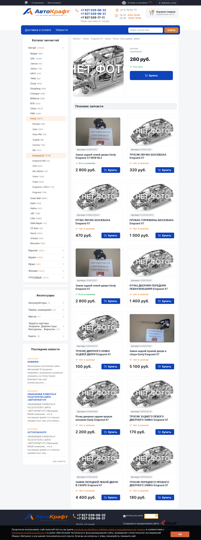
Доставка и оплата (38, 30)
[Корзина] (151, 13)
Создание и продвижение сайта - (142, 523)
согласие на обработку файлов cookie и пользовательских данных (109, 529)
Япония (36, 270)
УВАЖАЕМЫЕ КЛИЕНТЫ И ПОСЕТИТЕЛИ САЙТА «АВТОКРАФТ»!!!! (41, 397)
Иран (34, 264)
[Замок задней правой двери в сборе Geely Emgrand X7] (152, 328)
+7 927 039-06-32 (93, 10)
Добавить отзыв (169, 3)
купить (153, 75)
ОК (180, 534)
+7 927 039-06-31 (93, 13)
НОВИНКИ (32, 361)
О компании (38, 2)
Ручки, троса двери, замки (126, 38)
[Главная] (46, 12)
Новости (62, 30)
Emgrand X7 (97, 38)
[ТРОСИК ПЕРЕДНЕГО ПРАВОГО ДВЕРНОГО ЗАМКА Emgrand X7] (152, 459)
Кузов (108, 38)
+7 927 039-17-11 (93, 17)
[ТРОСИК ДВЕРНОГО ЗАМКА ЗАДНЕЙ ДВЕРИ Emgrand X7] (98, 328)
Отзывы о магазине (140, 2)
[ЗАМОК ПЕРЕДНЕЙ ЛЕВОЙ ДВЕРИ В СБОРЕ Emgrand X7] (98, 459)
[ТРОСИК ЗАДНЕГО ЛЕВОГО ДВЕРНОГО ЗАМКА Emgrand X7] (152, 394)
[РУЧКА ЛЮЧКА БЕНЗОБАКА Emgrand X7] (98, 197)
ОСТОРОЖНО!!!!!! (36, 432)
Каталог (77, 38)
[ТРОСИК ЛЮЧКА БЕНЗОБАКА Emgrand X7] (152, 132)
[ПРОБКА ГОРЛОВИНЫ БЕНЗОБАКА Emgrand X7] (152, 197)
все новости (59, 461)
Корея (35, 257)
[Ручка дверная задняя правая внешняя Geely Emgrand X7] (98, 394)
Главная (26, 2)
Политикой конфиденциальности (29, 532)
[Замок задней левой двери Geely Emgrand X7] (98, 262)
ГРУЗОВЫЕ (38, 277)
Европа (36, 250)
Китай (36, 47)
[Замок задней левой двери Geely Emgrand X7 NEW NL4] (98, 132)
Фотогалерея (54, 2)
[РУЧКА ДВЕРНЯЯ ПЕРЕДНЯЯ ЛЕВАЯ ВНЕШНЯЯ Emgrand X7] (152, 262)
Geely (86, 38)
